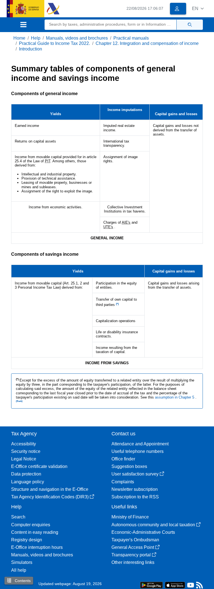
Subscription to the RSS (135, 496)
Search (18, 517)
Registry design (26, 539)
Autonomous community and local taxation (153, 524)
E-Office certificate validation (39, 466)
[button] (197, 8)
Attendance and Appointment (140, 443)
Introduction (30, 49)
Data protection (26, 474)
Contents (22, 580)
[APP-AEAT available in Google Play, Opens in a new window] (151, 584)
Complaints (122, 481)
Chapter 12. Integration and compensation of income (147, 43)
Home (19, 38)
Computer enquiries (30, 524)
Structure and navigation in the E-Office (49, 489)
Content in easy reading (34, 532)
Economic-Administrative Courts (143, 532)
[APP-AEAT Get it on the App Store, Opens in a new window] (175, 584)
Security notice (25, 451)
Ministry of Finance (130, 517)
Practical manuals (131, 38)
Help (35, 38)
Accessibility (23, 443)
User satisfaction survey (135, 474)
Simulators (21, 562)
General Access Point (132, 547)
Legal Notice (23, 459)
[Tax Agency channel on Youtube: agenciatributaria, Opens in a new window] (190, 586)
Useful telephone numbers (137, 451)
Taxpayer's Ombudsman (135, 539)
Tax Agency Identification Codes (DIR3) (50, 496)
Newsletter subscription (134, 489)
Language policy (27, 481)
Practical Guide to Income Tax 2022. (54, 43)
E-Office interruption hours (37, 547)
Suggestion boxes (129, 466)
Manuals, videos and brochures (77, 38)
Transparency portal (131, 554)
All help (18, 570)
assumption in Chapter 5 (175, 397)
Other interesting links (132, 562)
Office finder (123, 459)
